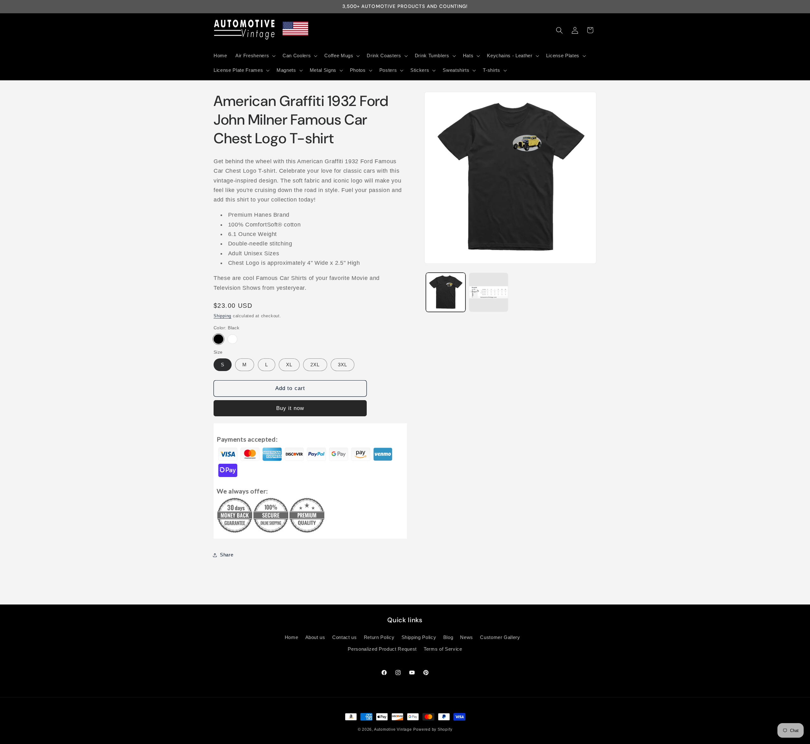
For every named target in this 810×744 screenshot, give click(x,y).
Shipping (222, 315)
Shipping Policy (419, 637)
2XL (315, 364)
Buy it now (290, 408)
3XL (342, 364)
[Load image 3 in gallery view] (488, 292)
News (466, 637)
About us (315, 637)
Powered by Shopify (432, 729)
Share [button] (226, 554)
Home (291, 637)
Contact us (344, 637)
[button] (254, 55)
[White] (232, 339)
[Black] (218, 339)
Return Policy (379, 637)
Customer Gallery (500, 637)
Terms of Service (443, 649)
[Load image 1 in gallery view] (445, 292)
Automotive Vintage (393, 729)
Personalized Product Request (382, 649)
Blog (448, 637)
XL (289, 364)
